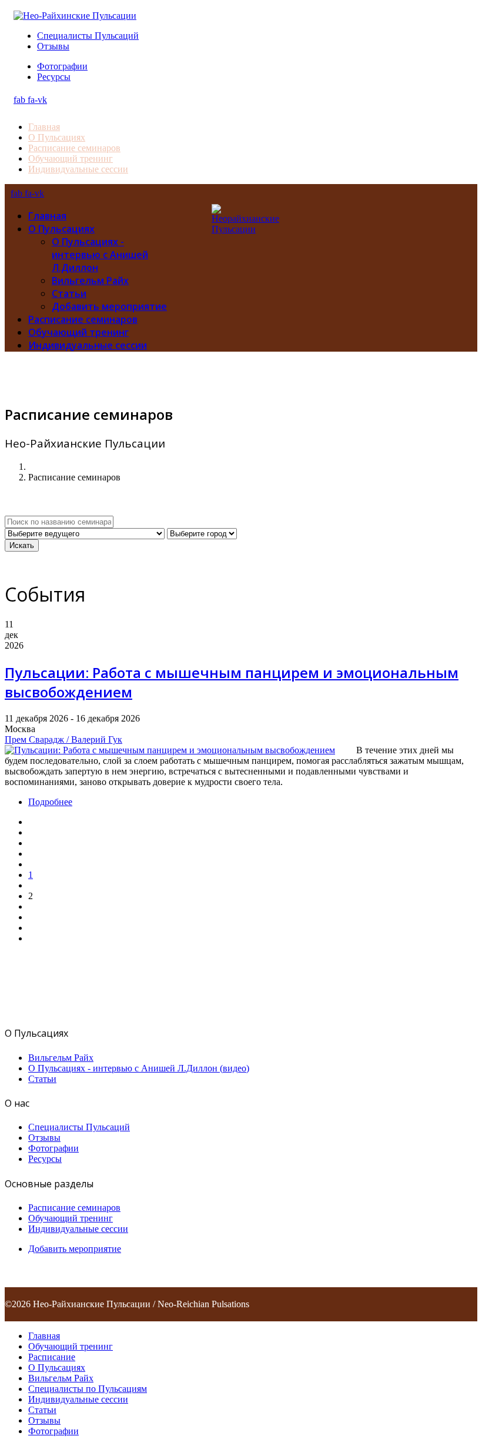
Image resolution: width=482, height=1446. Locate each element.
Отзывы (53, 46)
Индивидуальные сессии (78, 169)
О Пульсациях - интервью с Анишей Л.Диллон (100, 254)
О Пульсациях (56, 137)
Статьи (69, 293)
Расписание (51, 1357)
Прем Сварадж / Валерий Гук (63, 739)
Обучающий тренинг (70, 158)
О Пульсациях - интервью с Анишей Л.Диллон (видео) (138, 1068)
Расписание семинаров (74, 148)
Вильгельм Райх (90, 280)
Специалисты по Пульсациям (87, 1389)
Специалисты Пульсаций (88, 36)
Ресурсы (54, 77)
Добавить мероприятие (109, 306)
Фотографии (62, 66)
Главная (44, 127)
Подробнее (50, 802)
